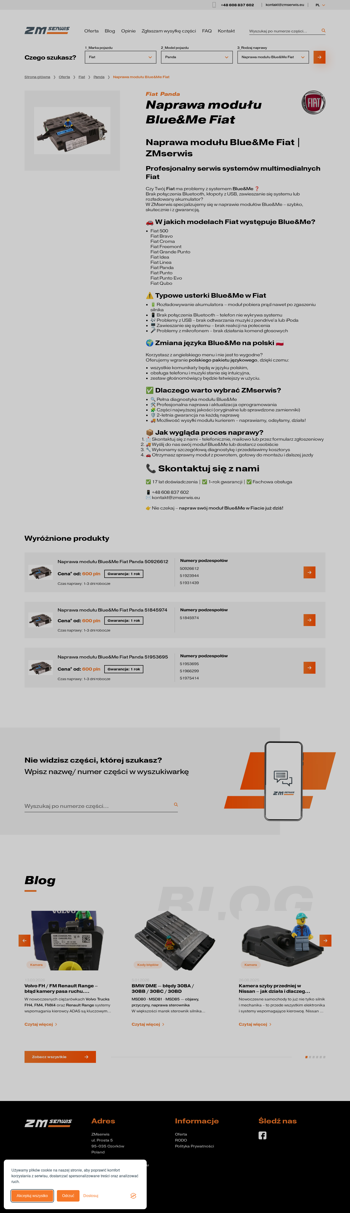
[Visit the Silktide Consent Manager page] (133, 1196)
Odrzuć (68, 1196)
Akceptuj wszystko (32, 1196)
